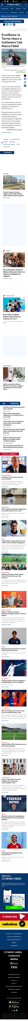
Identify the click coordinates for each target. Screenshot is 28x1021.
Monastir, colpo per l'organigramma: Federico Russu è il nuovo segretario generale (13, 817)
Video (12, 8)
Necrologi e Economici (14, 977)
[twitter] (2, 1)
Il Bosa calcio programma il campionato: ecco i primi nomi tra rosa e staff (13, 415)
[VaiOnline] (14, 964)
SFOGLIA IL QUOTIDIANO (8, 16)
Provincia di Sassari (15, 139)
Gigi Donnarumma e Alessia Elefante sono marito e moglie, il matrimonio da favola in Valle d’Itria (13, 386)
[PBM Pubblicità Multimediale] (14, 967)
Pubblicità (14, 980)
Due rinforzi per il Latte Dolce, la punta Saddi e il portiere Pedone (13, 446)
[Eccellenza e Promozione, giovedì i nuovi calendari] (14, 464)
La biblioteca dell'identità (14, 939)
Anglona (5, 141)
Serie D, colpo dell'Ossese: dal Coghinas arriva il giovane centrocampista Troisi (11, 781)
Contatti (14, 983)
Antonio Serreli (6, 411)
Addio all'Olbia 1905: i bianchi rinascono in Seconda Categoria (14, 745)
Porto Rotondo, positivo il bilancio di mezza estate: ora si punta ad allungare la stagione (14, 273)
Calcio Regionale (13, 21)
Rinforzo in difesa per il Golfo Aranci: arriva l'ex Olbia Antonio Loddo (13, 711)
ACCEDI (24, 1)
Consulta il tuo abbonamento (14, 933)
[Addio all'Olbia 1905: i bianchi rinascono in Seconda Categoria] (14, 731)
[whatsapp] (7, 1)
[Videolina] (14, 916)
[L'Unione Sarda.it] (14, 4)
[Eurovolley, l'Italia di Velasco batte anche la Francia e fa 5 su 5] (14, 304)
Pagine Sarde (14, 945)
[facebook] (5, 1)
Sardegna (18, 8)
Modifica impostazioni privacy (14, 986)
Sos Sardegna (13, 12)
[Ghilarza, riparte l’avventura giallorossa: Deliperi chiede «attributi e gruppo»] (14, 599)
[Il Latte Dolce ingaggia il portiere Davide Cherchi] (14, 840)
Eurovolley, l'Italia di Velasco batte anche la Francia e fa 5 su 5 (12, 317)
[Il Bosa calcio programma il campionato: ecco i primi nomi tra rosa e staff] (14, 496)
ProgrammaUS (4, 8)
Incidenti (21, 12)
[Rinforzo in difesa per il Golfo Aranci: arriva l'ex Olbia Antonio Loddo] (14, 698)
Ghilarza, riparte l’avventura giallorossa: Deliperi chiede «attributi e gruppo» (12, 439)
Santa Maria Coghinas (9, 144)
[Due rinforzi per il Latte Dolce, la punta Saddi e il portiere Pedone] (14, 636)
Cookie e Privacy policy (14, 974)
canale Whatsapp (21, 72)
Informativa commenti (14, 989)
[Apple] (14, 1002)
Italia (24, 8)
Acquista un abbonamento (14, 936)
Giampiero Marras (6, 132)
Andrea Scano (6, 435)
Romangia (12, 141)
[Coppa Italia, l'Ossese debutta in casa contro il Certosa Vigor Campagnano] (14, 528)
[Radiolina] (14, 924)
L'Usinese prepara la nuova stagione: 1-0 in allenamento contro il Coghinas (14, 681)
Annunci (14, 942)
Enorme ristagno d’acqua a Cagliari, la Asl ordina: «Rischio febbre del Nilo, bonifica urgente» (13, 193)
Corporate (14, 992)
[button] (4, 24)
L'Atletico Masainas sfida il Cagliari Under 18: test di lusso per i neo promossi (14, 431)
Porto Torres (6, 146)
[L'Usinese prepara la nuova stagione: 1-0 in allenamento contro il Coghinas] (14, 668)
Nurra (18, 144)
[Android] (14, 1006)
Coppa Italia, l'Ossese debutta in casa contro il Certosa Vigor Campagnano (13, 423)
